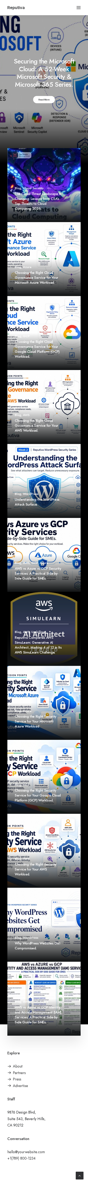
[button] (78, 7)
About (18, 1066)
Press (17, 1079)
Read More (44, 99)
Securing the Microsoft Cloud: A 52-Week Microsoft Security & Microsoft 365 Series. (44, 72)
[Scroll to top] (79, 1175)
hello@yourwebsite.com (26, 1152)
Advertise (20, 1085)
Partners (19, 1073)
